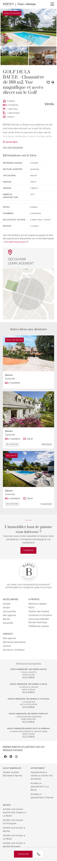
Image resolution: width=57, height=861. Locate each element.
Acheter (7, 603)
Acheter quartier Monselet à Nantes (12, 774)
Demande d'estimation (14, 642)
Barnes (6, 619)
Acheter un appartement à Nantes (42, 796)
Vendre (6, 607)
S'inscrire (28, 550)
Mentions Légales (37, 603)
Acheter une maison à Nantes (14, 829)
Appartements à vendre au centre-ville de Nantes (42, 775)
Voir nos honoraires (13, 147)
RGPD (31, 607)
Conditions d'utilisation (40, 615)
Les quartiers (9, 611)
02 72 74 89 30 (28, 677)
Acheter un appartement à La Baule (40, 786)
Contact (7, 646)
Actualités (8, 623)
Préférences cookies (38, 626)
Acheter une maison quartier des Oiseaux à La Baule (14, 812)
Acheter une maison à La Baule (14, 837)
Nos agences (9, 615)
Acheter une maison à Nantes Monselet (14, 845)
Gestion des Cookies (38, 611)
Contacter (23, 854)
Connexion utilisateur (14, 649)
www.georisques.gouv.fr (16, 241)
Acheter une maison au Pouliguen (13, 822)
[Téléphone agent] (38, 854)
